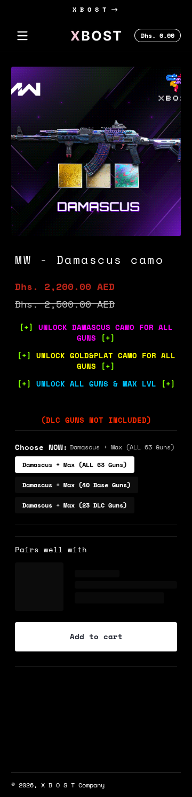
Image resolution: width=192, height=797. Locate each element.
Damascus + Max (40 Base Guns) (76, 484)
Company (91, 785)
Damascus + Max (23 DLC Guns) (74, 505)
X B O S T (89, 9)
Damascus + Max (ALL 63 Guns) (74, 464)
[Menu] (22, 36)
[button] (156, 36)
